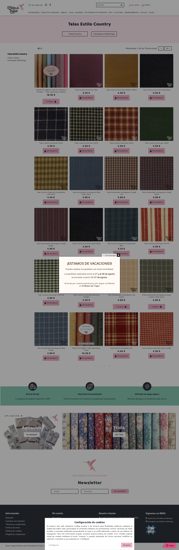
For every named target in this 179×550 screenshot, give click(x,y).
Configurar (54, 545)
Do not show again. (110, 255)
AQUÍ (116, 534)
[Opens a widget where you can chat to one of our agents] (170, 546)
